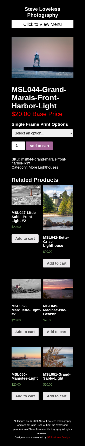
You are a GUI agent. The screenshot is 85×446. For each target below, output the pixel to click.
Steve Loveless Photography (42, 12)
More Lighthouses (43, 167)
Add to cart (39, 146)
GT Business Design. (59, 437)
